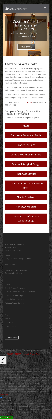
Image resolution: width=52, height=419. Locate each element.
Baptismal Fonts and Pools (26, 135)
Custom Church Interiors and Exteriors (26, 25)
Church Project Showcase (15, 288)
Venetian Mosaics (26, 206)
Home (7, 284)
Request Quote (12, 337)
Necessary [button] (4, 394)
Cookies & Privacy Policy (31, 354)
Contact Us (27, 102)
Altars (26, 125)
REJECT (18, 354)
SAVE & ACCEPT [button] (6, 415)
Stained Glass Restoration (15, 299)
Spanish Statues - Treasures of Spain (26, 185)
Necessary (7, 397)
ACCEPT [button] (10, 354)
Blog (7, 315)
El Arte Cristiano (26, 197)
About (7, 319)
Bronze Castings (26, 145)
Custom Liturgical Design (26, 164)
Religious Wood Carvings (14, 303)
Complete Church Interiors (26, 154)
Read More (26, 46)
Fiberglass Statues (25, 173)
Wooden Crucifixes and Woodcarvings (26, 218)
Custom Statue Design (14, 295)
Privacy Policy (10, 326)
